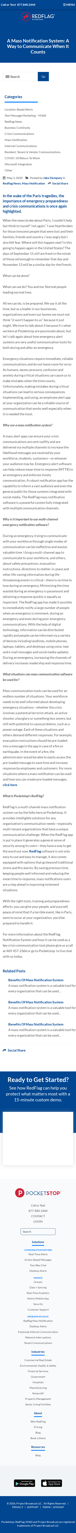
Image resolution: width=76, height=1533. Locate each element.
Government (38, 1376)
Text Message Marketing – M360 (25, 115)
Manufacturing (38, 1387)
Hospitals (38, 1382)
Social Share (60, 183)
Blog (38, 1432)
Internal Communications (21, 146)
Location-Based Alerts (19, 109)
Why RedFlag (38, 1421)
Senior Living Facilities (38, 1404)
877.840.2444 (26, 4)
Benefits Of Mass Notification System (35, 980)
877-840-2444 (38, 1210)
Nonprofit (38, 1393)
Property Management (38, 1398)
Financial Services (38, 1371)
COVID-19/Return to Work (22, 158)
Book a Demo (38, 1438)
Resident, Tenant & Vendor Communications (33, 152)
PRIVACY (17, 1507)
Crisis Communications (19, 133)
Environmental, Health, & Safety (38, 1365)
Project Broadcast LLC (29, 1503)
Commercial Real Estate (38, 1360)
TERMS (46, 1507)
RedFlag (35, 851)
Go (43, 76)
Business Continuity (17, 127)
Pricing (38, 1427)
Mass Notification (16, 139)
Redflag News (13, 121)
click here (10, 785)
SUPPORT (33, 1507)
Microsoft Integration (18, 164)
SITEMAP (58, 1507)
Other (8, 170)
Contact (38, 1216)
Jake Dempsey (52, 177)
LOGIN (38, 1221)
